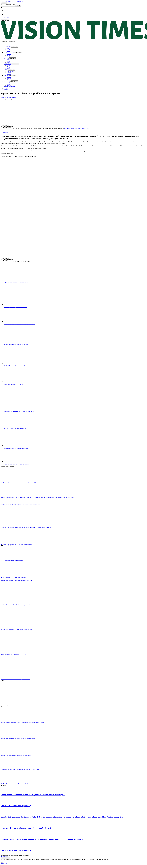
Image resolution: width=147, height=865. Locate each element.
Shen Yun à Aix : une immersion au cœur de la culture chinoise (16, 755)
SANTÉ (6, 69)
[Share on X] (4, 127)
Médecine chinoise (11, 71)
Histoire (9, 54)
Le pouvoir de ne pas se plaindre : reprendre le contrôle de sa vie (16, 544)
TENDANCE (7, 81)
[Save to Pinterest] (7, 126)
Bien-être (9, 72)
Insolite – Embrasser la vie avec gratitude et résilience (13, 654)
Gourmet (9, 68)
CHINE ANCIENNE (9, 52)
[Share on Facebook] (2, 127)
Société (8, 82)
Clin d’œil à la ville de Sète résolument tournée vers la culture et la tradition (19, 482)
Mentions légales (5, 856)
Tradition (9, 56)
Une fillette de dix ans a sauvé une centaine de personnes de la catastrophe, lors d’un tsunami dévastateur (26, 527)
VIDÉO (6, 88)
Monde (8, 51)
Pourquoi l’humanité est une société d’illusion (12, 560)
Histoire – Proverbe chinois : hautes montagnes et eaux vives (15, 679)
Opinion (9, 85)
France (8, 48)
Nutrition (9, 74)
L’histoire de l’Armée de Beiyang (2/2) (16, 850)
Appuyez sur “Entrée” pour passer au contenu (12, 1)
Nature (8, 79)
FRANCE (6, 58)
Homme (9, 77)
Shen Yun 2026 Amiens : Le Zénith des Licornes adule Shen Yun (16, 784)
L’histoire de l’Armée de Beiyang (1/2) (16, 806)
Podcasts (6, 89)
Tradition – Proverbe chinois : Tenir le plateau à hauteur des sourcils (17, 629)
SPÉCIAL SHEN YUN (9, 87)
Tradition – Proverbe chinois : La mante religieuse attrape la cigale (16, 580)
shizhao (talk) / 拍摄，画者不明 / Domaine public (76, 128)
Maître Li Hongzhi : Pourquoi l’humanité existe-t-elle (13, 577)
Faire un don (7, 17)
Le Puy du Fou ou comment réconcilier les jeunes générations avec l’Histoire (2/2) (33, 795)
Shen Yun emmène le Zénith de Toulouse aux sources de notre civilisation (18, 738)
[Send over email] (12, 127)
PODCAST (5, 132)
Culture (8, 61)
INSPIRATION (7, 64)
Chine (8, 49)
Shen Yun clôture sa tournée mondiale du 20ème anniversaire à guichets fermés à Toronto (22, 722)
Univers (9, 78)
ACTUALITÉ (7, 46)
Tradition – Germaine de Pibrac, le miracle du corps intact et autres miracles (19, 604)
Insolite (8, 65)
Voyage (8, 67)
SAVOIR (6, 75)
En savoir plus (4, 863)
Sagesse (9, 55)
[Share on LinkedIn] (9, 127)
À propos (3, 853)
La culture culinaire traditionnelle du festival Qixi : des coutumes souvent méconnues (21, 504)
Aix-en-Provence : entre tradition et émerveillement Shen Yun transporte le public (20, 769)
